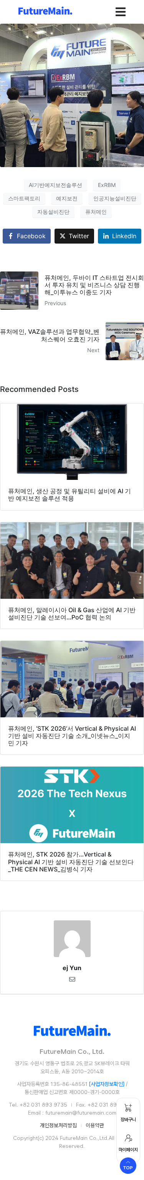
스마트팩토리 (24, 198)
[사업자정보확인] (106, 1084)
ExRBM (107, 185)
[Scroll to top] (128, 1165)
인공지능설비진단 (114, 198)
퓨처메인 (96, 211)
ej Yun (72, 968)
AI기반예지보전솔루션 (55, 185)
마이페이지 (128, 1149)
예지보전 (67, 198)
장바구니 (128, 1119)
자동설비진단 (53, 211)
